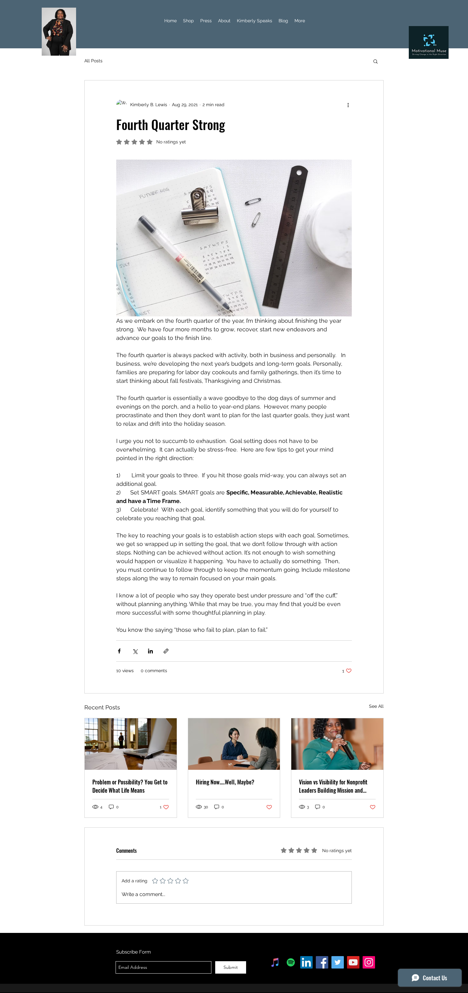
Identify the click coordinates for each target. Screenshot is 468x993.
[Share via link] (166, 651)
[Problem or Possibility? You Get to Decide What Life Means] (131, 744)
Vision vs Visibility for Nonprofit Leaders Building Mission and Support (333, 786)
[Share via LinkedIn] (150, 651)
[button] (375, 61)
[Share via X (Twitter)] (135, 651)
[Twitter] (337, 962)
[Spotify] (291, 962)
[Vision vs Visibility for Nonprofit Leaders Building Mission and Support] (337, 744)
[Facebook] (322, 962)
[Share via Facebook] (119, 651)
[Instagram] (369, 962)
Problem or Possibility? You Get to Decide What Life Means (129, 786)
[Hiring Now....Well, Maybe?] (234, 744)
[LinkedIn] (306, 962)
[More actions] (348, 104)
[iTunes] (275, 962)
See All (376, 706)
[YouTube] (353, 962)
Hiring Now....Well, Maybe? (225, 782)
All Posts (93, 60)
